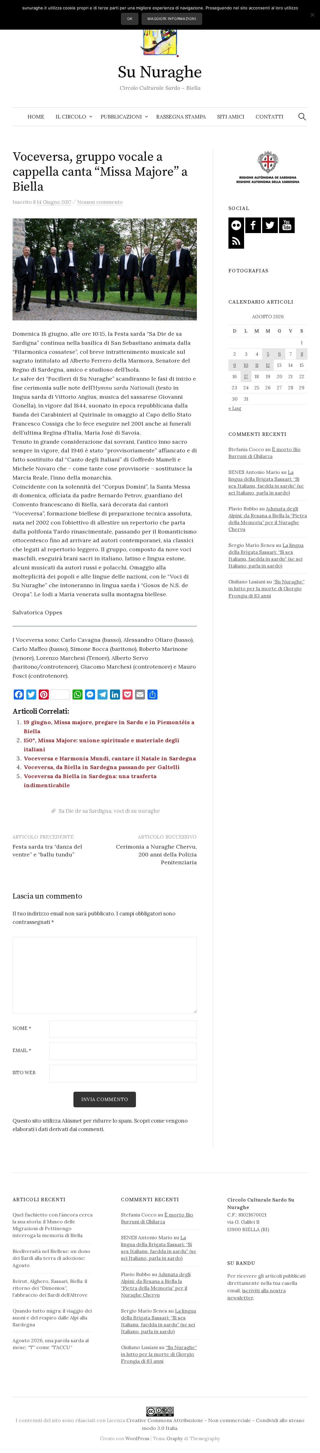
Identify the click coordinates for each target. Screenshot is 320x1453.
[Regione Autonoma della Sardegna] (268, 167)
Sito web (24, 1072)
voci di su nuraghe (137, 810)
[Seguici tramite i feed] (236, 240)
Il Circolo (71, 116)
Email (21, 1050)
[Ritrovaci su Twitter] (270, 225)
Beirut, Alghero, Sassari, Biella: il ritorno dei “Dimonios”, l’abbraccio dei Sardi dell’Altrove (50, 1288)
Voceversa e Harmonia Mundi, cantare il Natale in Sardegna (110, 758)
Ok (129, 19)
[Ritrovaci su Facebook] (253, 225)
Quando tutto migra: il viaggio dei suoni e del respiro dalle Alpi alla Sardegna (52, 1318)
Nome (21, 1028)
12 (268, 365)
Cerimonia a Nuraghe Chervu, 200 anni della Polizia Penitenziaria (156, 854)
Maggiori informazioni (172, 19)
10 (246, 365)
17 (246, 376)
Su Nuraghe (160, 72)
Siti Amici (230, 116)
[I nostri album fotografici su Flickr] (236, 225)
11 (256, 365)
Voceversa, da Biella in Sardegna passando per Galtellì (102, 767)
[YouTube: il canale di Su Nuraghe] (287, 225)
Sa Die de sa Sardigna (85, 810)
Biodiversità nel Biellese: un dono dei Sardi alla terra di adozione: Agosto (51, 1258)
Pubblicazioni (121, 116)
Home (36, 116)
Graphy (175, 1438)
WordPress (137, 1438)
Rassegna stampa (181, 116)
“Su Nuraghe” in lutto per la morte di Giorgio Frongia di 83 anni (266, 588)
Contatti (269, 116)
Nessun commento (100, 202)
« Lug (234, 408)
